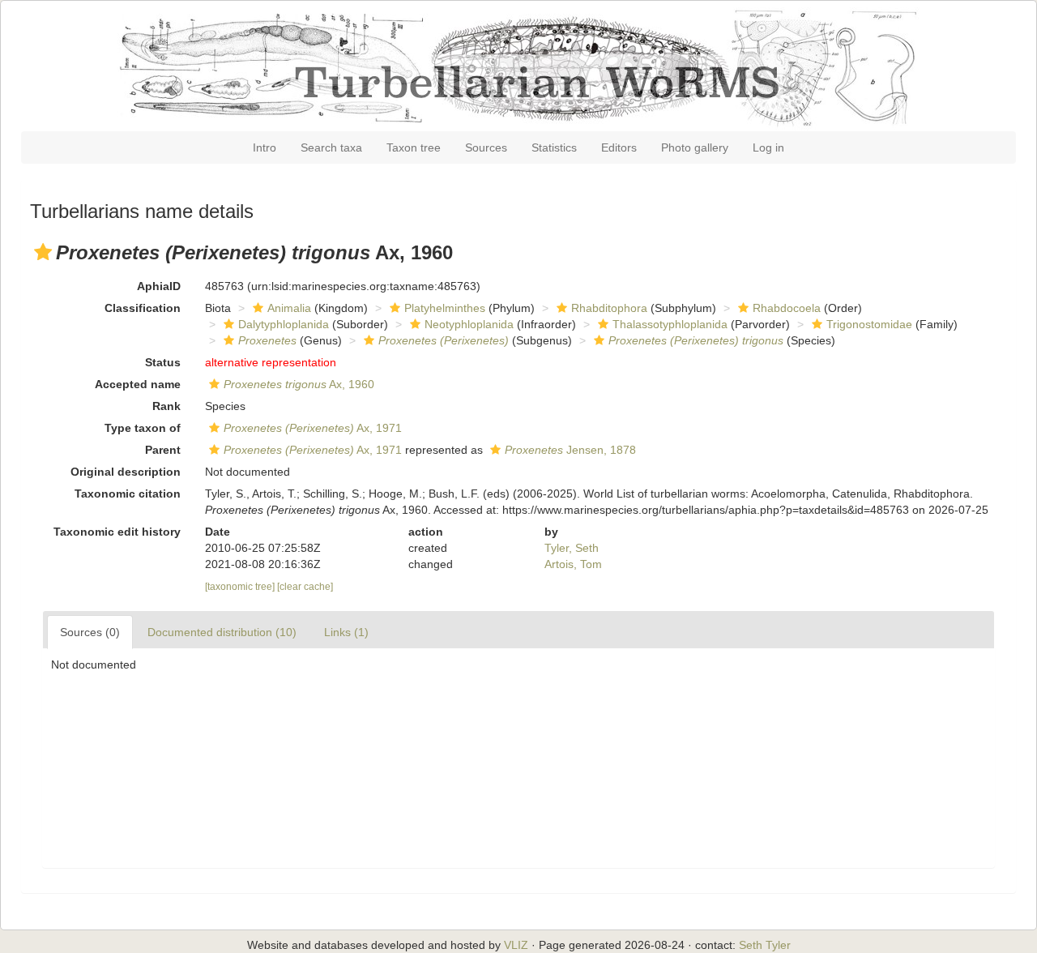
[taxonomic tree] (241, 586)
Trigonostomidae (869, 324)
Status (163, 362)
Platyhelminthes (444, 307)
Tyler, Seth (571, 547)
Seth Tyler (765, 944)
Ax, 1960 (299, 384)
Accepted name (138, 384)
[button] (43, 252)
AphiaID (159, 286)
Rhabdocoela (787, 307)
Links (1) (346, 632)
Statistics (554, 147)
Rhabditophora (609, 307)
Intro (264, 147)
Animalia (289, 307)
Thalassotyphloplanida (670, 324)
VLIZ (516, 944)
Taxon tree (413, 147)
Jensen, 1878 (570, 449)
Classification (143, 307)
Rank (166, 406)
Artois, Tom (573, 564)
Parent (163, 449)
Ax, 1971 (313, 427)
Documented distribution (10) (222, 632)
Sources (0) (90, 632)
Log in (768, 147)
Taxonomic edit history (117, 531)
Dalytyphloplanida (283, 324)
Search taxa (331, 147)
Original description (125, 471)
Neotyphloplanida (469, 324)
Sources (486, 147)
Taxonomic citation (128, 493)
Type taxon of (143, 427)
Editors (619, 147)
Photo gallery (694, 147)
